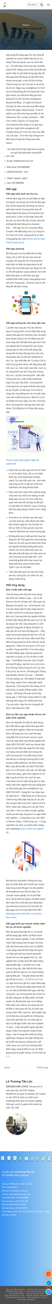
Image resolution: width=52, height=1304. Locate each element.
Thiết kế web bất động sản (35, 1292)
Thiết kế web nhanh (17, 1294)
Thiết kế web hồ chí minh (37, 1297)
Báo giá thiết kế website (15, 1290)
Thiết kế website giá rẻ (36, 1290)
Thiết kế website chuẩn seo (37, 1295)
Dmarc (7, 1067)
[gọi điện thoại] (48, 1274)
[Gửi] (41, 4)
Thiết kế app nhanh (15, 242)
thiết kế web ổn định (35, 239)
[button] (48, 4)
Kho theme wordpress (26, 1299)
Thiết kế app (42, 1067)
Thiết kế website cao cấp (14, 1295)
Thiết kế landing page (14, 1292)
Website (26, 25)
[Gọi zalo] (48, 1283)
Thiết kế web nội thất (34, 1294)
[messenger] (49, 1292)
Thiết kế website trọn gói (15, 1297)
